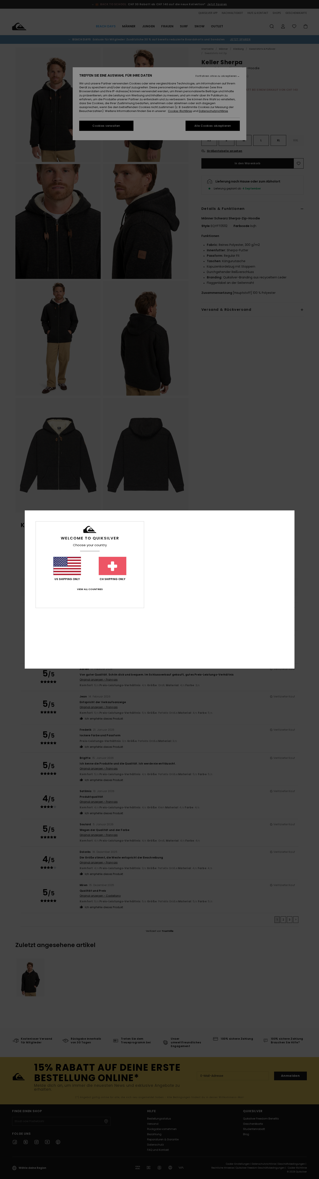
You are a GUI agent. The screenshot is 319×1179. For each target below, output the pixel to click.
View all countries (90, 589)
